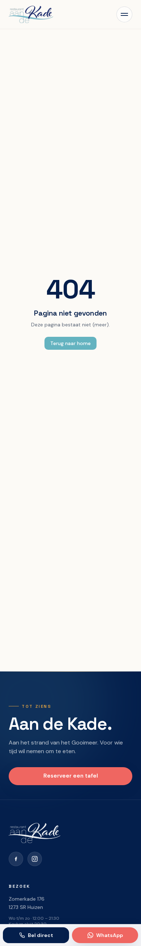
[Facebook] (16, 859)
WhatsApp (109, 935)
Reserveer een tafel (70, 775)
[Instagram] (34, 859)
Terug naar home (70, 343)
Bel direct (40, 935)
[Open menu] (124, 14)
